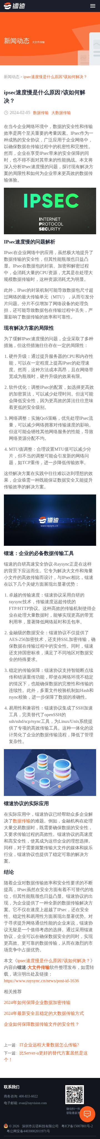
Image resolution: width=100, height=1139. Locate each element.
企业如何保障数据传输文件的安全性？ (41, 1024)
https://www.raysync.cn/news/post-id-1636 (41, 980)
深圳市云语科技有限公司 (40, 1126)
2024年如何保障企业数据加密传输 (37, 1002)
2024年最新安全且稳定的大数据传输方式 (44, 1013)
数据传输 (41, 113)
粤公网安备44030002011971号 (28, 1131)
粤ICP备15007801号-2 (77, 1126)
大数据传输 (61, 113)
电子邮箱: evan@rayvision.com (25, 1103)
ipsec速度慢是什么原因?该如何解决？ (55, 77)
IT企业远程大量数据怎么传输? (49, 1045)
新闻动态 (11, 77)
